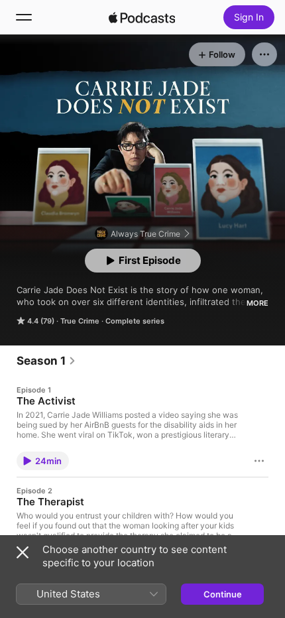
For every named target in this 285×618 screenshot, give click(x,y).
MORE (257, 303)
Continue (222, 594)
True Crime (79, 321)
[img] (142, 17)
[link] (46, 360)
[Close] (22, 552)
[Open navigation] (23, 17)
